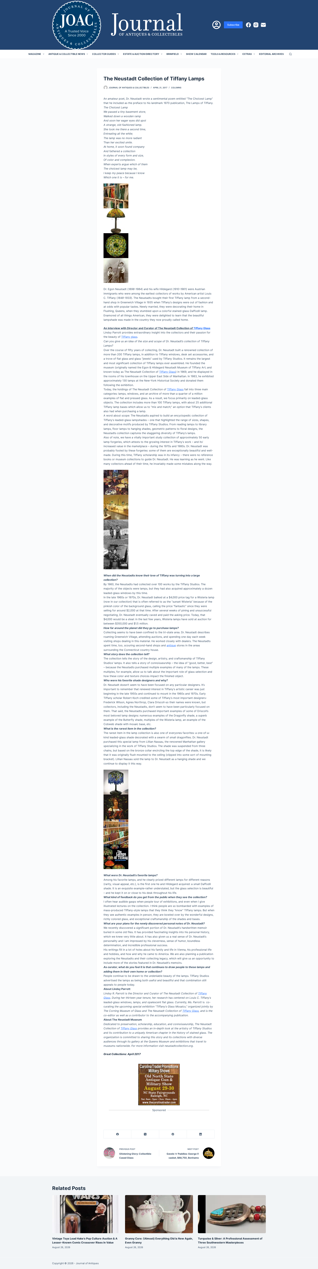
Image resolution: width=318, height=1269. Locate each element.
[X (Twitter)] (145, 1134)
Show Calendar (196, 54)
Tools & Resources (223, 54)
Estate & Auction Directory (141, 54)
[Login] (216, 25)
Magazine (34, 54)
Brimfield (172, 54)
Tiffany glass (129, 336)
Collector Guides (104, 54)
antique (171, 645)
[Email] (263, 24)
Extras (247, 54)
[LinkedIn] (200, 1134)
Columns (176, 87)
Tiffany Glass (201, 328)
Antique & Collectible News (66, 54)
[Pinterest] (173, 1134)
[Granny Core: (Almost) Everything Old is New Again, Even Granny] (159, 1214)
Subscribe (233, 24)
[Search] (290, 54)
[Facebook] (248, 24)
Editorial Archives (271, 54)
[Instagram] (255, 24)
